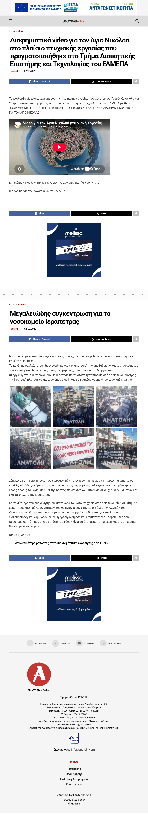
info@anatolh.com (83, 749)
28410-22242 (80, 714)
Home (12, 31)
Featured (22, 304)
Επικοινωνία (74, 784)
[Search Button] (137, 21)
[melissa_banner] (74, 275)
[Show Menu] (10, 21)
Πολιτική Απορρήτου (74, 779)
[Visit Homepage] (74, 21)
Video (20, 31)
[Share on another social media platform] (136, 81)
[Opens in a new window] (74, 806)
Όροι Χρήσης (74, 774)
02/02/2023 (30, 71)
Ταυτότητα (74, 768)
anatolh (14, 71)
